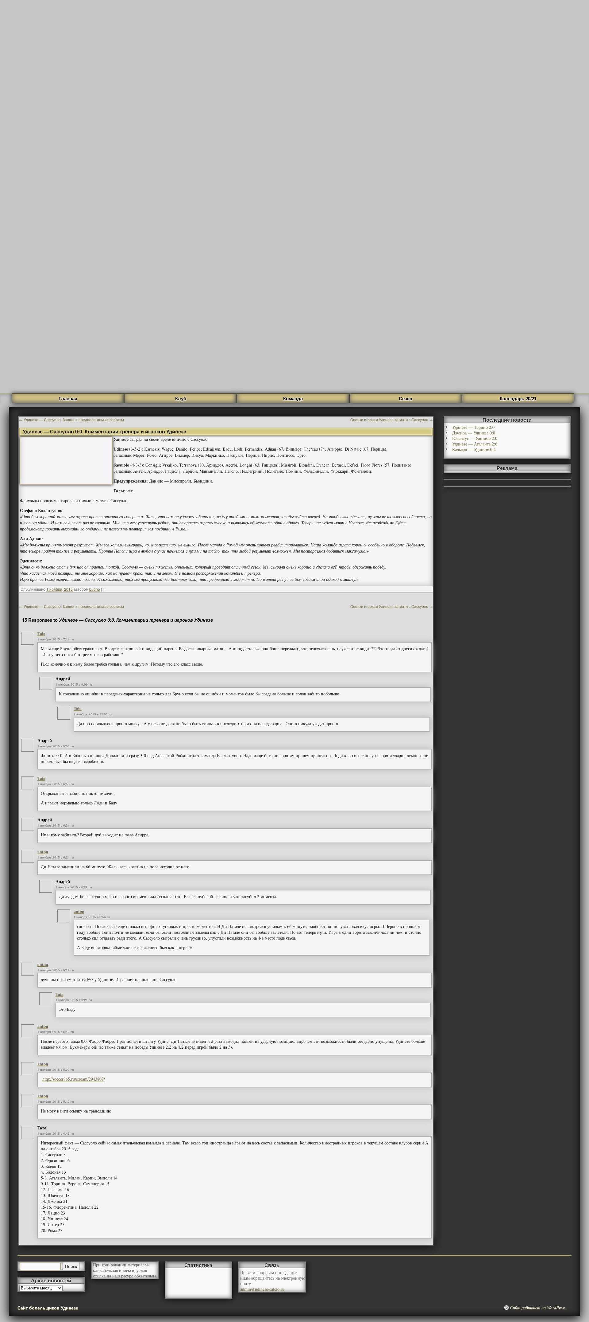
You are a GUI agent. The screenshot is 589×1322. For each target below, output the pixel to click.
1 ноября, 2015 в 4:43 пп (55, 1133)
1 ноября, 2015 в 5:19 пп (55, 1101)
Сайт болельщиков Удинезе (47, 1307)
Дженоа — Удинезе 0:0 (473, 433)
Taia (41, 633)
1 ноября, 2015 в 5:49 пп (55, 1032)
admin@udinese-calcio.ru (262, 1289)
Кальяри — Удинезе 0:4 (474, 449)
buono (94, 589)
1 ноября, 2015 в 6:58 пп (55, 746)
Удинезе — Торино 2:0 (473, 427)
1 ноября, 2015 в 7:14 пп (55, 639)
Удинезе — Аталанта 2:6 (474, 444)
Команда (293, 398)
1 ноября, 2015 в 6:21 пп (74, 1000)
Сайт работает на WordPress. (538, 1307)
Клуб (180, 398)
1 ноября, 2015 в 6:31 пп (55, 825)
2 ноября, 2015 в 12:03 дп (93, 714)
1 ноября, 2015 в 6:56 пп (92, 917)
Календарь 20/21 (518, 398)
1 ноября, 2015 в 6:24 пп (55, 857)
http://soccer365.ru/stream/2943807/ (73, 1079)
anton (42, 851)
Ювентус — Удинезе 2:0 (474, 438)
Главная (68, 398)
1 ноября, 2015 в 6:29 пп (74, 887)
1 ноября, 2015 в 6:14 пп (55, 970)
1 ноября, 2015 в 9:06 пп (74, 684)
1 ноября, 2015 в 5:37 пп (55, 1069)
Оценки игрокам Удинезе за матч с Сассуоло (391, 419)
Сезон (405, 398)
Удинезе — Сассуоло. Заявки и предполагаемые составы (71, 419)
